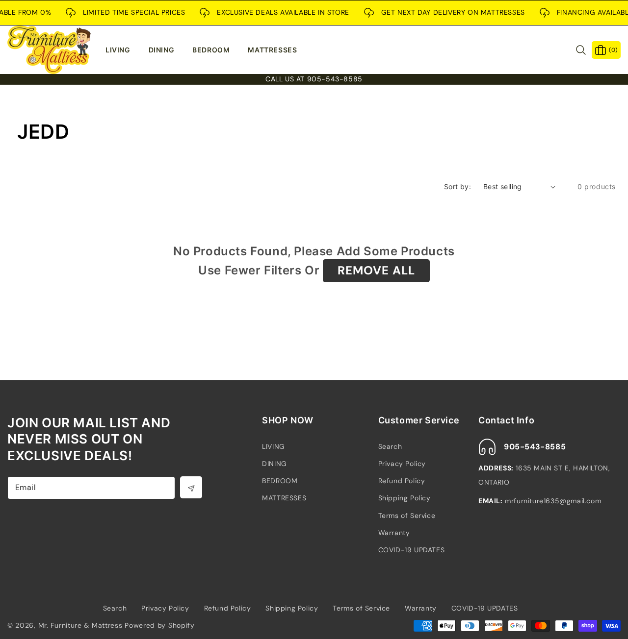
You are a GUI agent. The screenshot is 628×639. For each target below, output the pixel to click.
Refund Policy (401, 480)
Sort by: (457, 186)
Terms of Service (407, 515)
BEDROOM (279, 480)
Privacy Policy (402, 463)
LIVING (273, 446)
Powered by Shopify (160, 625)
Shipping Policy (404, 497)
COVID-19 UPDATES (411, 549)
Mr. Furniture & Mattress (80, 625)
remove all (376, 270)
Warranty (394, 532)
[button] (122, 50)
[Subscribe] (191, 487)
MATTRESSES (284, 497)
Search (390, 446)
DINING (274, 463)
